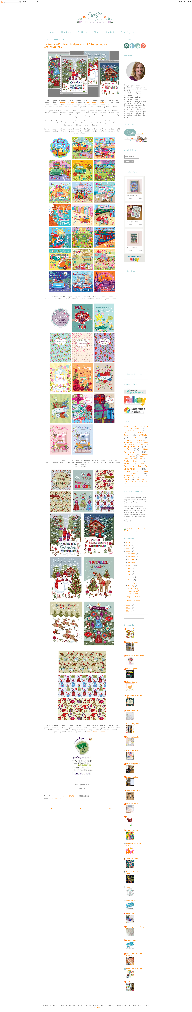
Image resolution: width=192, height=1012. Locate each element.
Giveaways (128, 442)
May (129, 574)
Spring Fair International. (97, 103)
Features (127, 440)
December (132, 554)
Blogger (97, 1007)
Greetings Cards (142, 442)
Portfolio (82, 32)
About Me (66, 32)
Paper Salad (131, 900)
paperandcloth (132, 710)
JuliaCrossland (132, 777)
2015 (128, 545)
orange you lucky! (133, 830)
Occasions (129, 455)
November (132, 556)
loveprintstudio (132, 737)
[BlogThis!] (82, 796)
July (130, 568)
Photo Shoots (132, 461)
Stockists (129, 478)
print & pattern (132, 669)
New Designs (56, 799)
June (130, 571)
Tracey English (132, 750)
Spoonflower (129, 475)
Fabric (137, 438)
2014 (128, 548)
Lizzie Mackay (132, 682)
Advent (126, 426)
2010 (128, 611)
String (128, 817)
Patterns (132, 457)
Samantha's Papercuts (135, 655)
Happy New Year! (134, 601)
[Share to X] (84, 796)
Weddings (135, 482)
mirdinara (130, 914)
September (132, 562)
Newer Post (50, 809)
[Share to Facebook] (86, 796)
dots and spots (132, 642)
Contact (110, 32)
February (132, 583)
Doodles (140, 433)
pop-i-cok (130, 629)
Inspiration (132, 446)
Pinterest (129, 464)
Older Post (113, 809)
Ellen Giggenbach (133, 764)
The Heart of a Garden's (67, 103)
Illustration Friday (135, 444)
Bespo (135, 426)
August (131, 565)
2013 (128, 551)
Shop (96, 32)
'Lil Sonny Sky (132, 724)
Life (127, 449)
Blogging (144, 426)
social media (142, 471)
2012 (128, 605)
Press (142, 464)
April (130, 577)
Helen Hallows (132, 804)
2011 (128, 608)
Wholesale (145, 482)
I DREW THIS (131, 940)
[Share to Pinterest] (88, 796)
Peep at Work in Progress (136, 458)
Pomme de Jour (132, 859)
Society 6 (135, 473)
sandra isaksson (132, 982)
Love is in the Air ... (133, 597)
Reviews (127, 471)
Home (51, 32)
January (131, 586)
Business (134, 428)
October (131, 559)
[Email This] (80, 796)
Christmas (129, 431)
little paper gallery (135, 927)
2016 (128, 542)
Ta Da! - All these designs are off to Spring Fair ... (134, 591)
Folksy (138, 440)
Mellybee (129, 887)
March (130, 580)
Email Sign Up (128, 32)
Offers (145, 455)
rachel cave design (134, 969)
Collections (127, 432)
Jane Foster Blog (133, 790)
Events (143, 435)
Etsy (126, 435)
